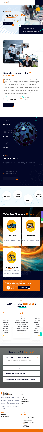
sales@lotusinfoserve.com (28, 420)
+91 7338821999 (26, 425)
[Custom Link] (42, 222)
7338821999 (13, 288)
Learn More (7, 23)
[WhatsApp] (42, 219)
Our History (8, 104)
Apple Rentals (30, 235)
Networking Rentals (12, 267)
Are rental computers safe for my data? (16, 373)
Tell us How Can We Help (10, 178)
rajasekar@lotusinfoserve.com (28, 422)
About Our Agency (24, 287)
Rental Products (12, 235)
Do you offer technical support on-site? (16, 368)
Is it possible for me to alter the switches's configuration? (20, 379)
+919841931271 (26, 426)
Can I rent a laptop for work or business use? (17, 357)
